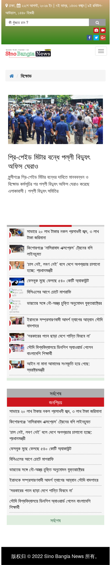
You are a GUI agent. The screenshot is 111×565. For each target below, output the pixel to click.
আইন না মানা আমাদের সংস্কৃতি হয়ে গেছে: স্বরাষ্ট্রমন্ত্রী (58, 366)
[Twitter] (96, 36)
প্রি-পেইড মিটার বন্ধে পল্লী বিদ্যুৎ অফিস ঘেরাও (49, 161)
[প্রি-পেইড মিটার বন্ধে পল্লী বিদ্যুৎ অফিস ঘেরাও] (55, 119)
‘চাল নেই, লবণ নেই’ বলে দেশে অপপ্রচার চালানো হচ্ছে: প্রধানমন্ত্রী (63, 267)
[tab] (23, 226)
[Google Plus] (103, 36)
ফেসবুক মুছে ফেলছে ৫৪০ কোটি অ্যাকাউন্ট (58, 280)
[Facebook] (89, 36)
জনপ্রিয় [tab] (55, 402)
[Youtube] (103, 29)
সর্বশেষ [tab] (55, 393)
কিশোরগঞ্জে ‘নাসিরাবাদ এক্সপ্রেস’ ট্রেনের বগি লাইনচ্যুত (59, 250)
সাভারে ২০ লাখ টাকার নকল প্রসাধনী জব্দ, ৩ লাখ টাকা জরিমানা (63, 234)
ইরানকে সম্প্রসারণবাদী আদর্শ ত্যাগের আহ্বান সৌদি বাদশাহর (65, 322)
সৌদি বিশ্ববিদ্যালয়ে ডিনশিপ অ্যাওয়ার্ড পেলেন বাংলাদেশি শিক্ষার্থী (60, 350)
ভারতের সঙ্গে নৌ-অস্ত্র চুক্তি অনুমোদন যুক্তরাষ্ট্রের (64, 303)
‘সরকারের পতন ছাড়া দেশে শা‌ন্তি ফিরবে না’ (59, 335)
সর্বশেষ (55, 520)
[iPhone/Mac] (96, 29)
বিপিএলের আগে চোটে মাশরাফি (49, 291)
